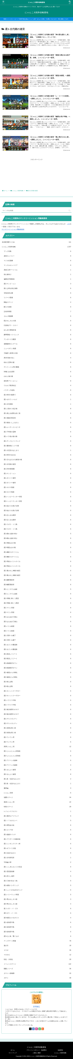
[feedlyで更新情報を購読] (39, 1029)
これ (68, 224)
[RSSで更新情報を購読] (42, 1029)
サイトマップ (13, 1053)
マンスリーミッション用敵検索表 (13, 229)
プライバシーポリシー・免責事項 (36, 1050)
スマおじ (36, 1006)
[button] (69, 211)
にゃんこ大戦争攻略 (60, 1053)
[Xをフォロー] (30, 1029)
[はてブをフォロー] (33, 1029)
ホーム (13, 1050)
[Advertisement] (36, 174)
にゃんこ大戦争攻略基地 (36, 2)
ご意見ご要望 (36, 1053)
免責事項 (60, 1050)
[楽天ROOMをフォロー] (36, 1029)
